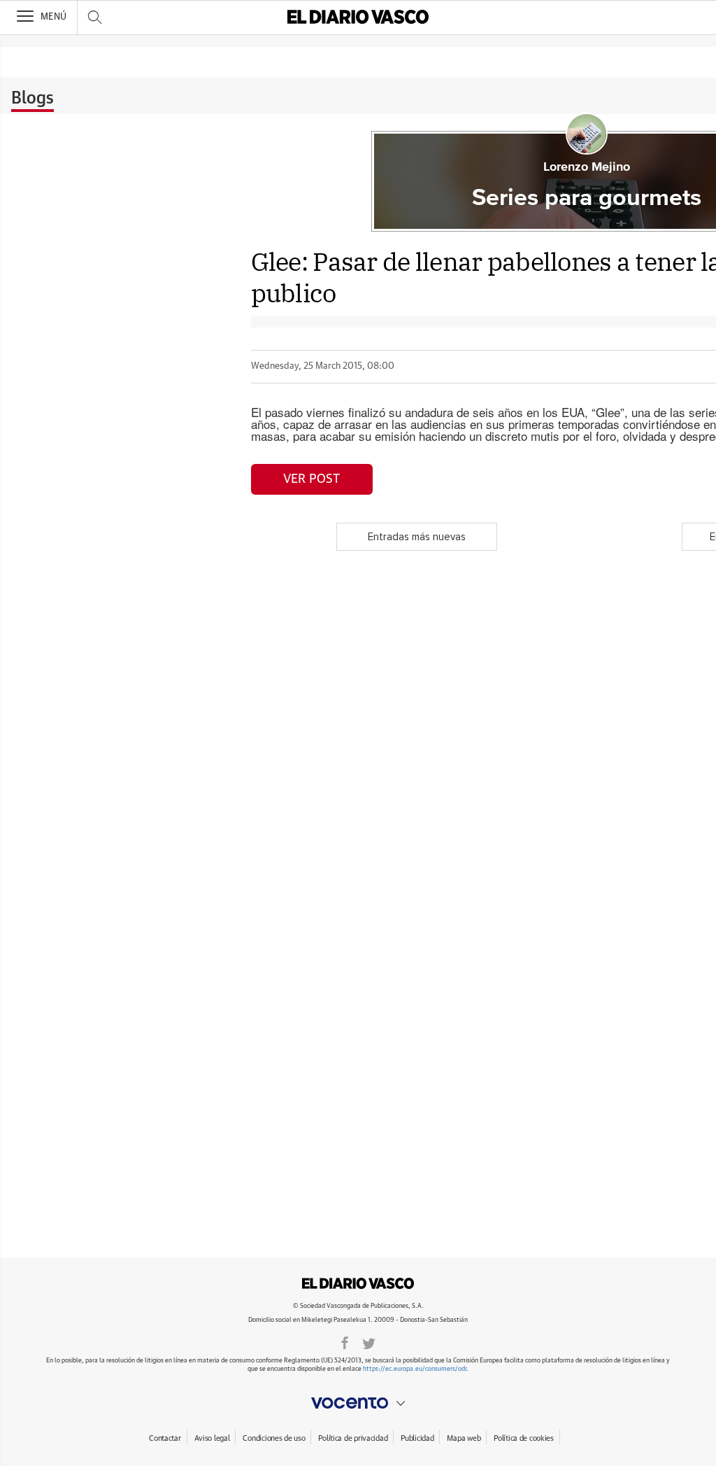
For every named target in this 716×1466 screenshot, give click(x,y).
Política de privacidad (352, 1438)
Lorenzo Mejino (586, 167)
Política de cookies (524, 1438)
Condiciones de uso (274, 1438)
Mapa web (463, 1438)
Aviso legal (212, 1438)
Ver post (311, 479)
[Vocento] (358, 1403)
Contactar (164, 1438)
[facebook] (345, 1342)
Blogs (32, 98)
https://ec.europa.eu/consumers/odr (414, 1369)
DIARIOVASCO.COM (358, 1283)
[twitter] (369, 1342)
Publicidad (417, 1438)
